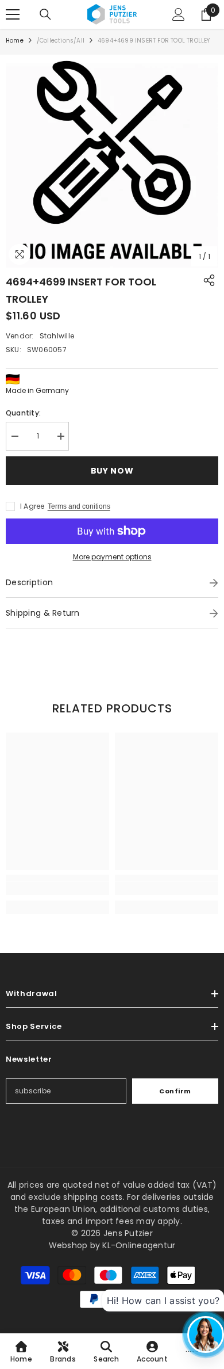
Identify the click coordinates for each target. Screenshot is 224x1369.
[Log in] (178, 14)
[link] (57, 888)
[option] (112, 161)
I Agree (32, 506)
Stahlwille (57, 336)
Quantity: (23, 413)
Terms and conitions (79, 506)
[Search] (45, 14)
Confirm (175, 1091)
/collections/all (60, 40)
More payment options (112, 557)
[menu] (13, 14)
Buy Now (109, 470)
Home (15, 40)
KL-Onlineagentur (138, 1245)
